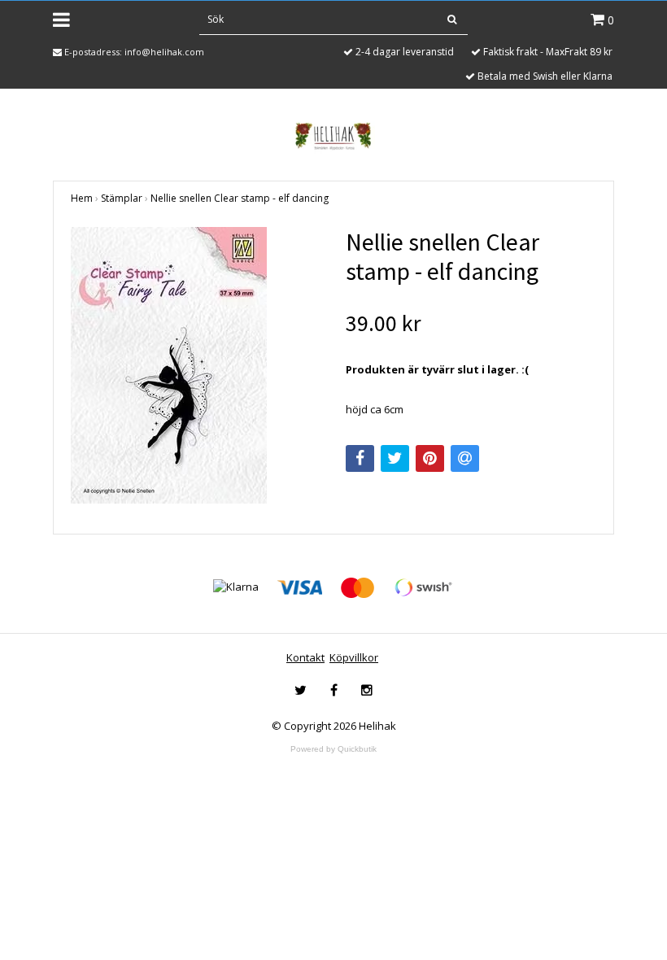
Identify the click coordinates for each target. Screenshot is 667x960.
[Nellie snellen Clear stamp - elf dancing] (196, 365)
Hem (82, 198)
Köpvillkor (353, 657)
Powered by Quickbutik (333, 748)
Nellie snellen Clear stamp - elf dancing (239, 198)
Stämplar (121, 198)
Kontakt (305, 657)
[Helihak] (333, 136)
